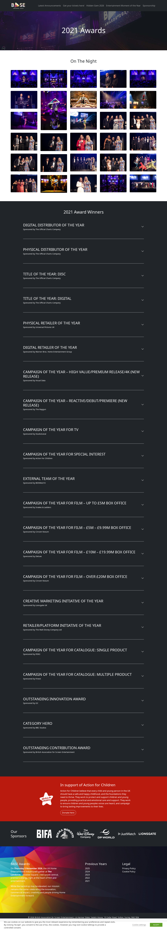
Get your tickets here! (73, 5)
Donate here (68, 812)
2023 (87, 874)
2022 (87, 877)
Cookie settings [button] (139, 924)
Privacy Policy (129, 868)
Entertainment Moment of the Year (123, 5)
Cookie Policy (128, 871)
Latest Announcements (49, 5)
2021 (87, 881)
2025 (87, 868)
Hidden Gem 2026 (95, 5)
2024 (87, 871)
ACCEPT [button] (156, 925)
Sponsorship (149, 5)
